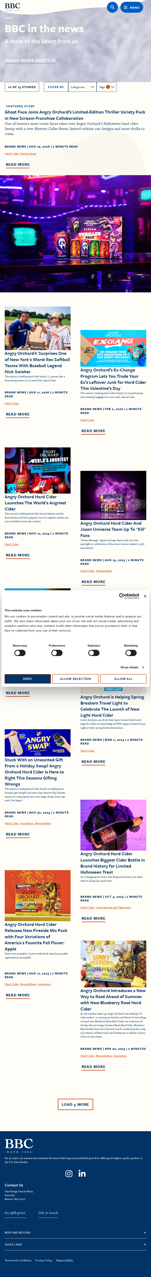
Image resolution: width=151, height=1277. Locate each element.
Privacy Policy (43, 1260)
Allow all (123, 678)
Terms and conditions (18, 1260)
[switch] (57, 653)
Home (8, 17)
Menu (135, 7)
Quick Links (13, 1244)
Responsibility (64, 1260)
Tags (102, 87)
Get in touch (48, 1212)
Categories (78, 87)
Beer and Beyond (17, 1232)
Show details (129, 667)
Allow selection (75, 678)
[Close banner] (145, 596)
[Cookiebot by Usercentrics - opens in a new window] (122, 596)
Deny (27, 678)
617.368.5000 (15, 1212)
